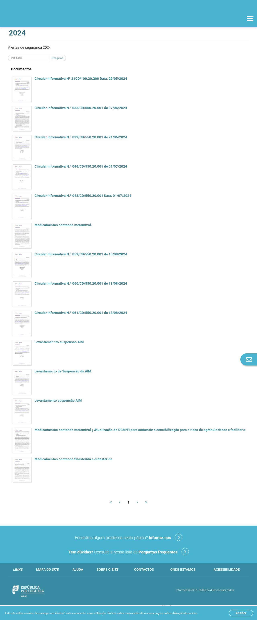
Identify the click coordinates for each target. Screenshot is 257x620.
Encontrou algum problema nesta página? (123, 537)
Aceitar (241, 613)
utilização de (184, 613)
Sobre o (107, 569)
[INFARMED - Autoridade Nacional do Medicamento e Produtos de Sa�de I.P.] (30, 18)
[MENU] (250, 19)
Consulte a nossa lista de (122, 552)
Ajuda (77, 569)
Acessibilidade (227, 569)
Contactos (144, 569)
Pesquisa (57, 58)
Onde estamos (183, 569)
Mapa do (47, 569)
